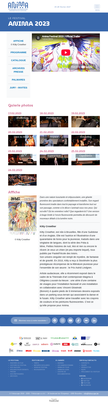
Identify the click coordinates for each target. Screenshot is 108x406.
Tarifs (36, 363)
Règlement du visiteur (90, 371)
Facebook (87, 385)
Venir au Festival (40, 367)
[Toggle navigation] (97, 6)
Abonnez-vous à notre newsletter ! (33, 320)
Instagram (87, 378)
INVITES (22, 87)
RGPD (83, 369)
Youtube (86, 383)
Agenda (61, 363)
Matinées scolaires (42, 365)
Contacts (85, 363)
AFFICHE (18, 41)
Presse (13, 371)
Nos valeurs (15, 367)
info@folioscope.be (91, 394)
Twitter (86, 381)
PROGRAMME (18, 52)
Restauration (39, 369)
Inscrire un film (16, 363)
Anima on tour (63, 367)
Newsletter (86, 367)
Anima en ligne (63, 369)
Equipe (84, 365)
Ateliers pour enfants (19, 369)
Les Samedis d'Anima (65, 365)
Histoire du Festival (18, 365)
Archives (13, 376)
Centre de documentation (64, 373)
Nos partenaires (17, 374)
